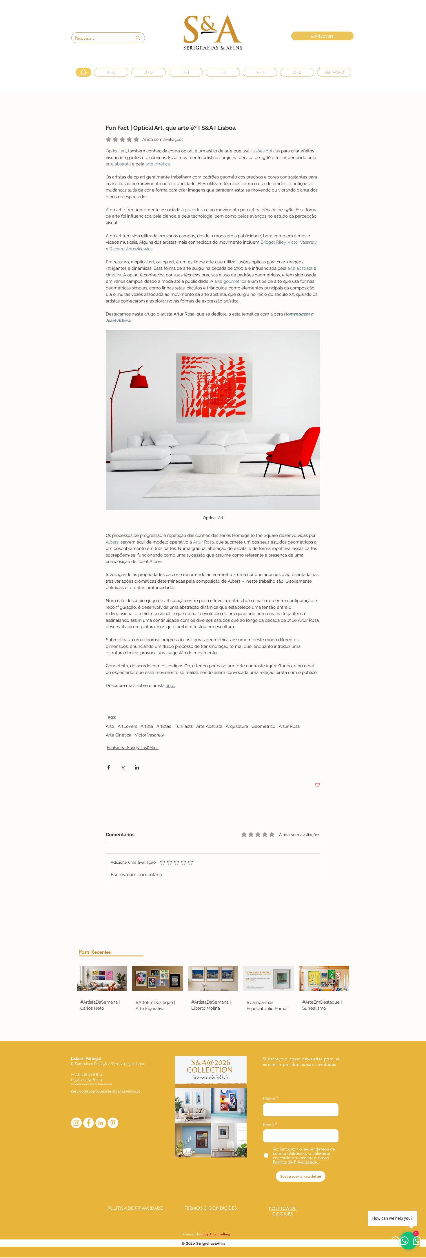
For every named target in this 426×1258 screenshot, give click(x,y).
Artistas (163, 726)
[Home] (83, 72)
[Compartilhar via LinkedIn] (137, 767)
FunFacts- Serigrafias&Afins (133, 747)
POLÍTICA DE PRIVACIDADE (135, 1208)
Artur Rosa (289, 726)
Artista (147, 726)
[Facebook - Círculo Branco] (88, 1122)
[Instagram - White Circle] (76, 1122)
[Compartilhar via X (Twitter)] (122, 767)
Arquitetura (237, 726)
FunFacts (183, 726)
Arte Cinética (118, 735)
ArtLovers (127, 726)
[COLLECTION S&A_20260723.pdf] (211, 1107)
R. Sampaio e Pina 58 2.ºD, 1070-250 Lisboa (108, 1064)
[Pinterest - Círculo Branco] (113, 1122)
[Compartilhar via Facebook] (108, 767)
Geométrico (263, 726)
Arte (110, 726)
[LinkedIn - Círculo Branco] (100, 1122)
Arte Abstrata (209, 726)
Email (268, 1124)
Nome (269, 1098)
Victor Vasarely (149, 735)
